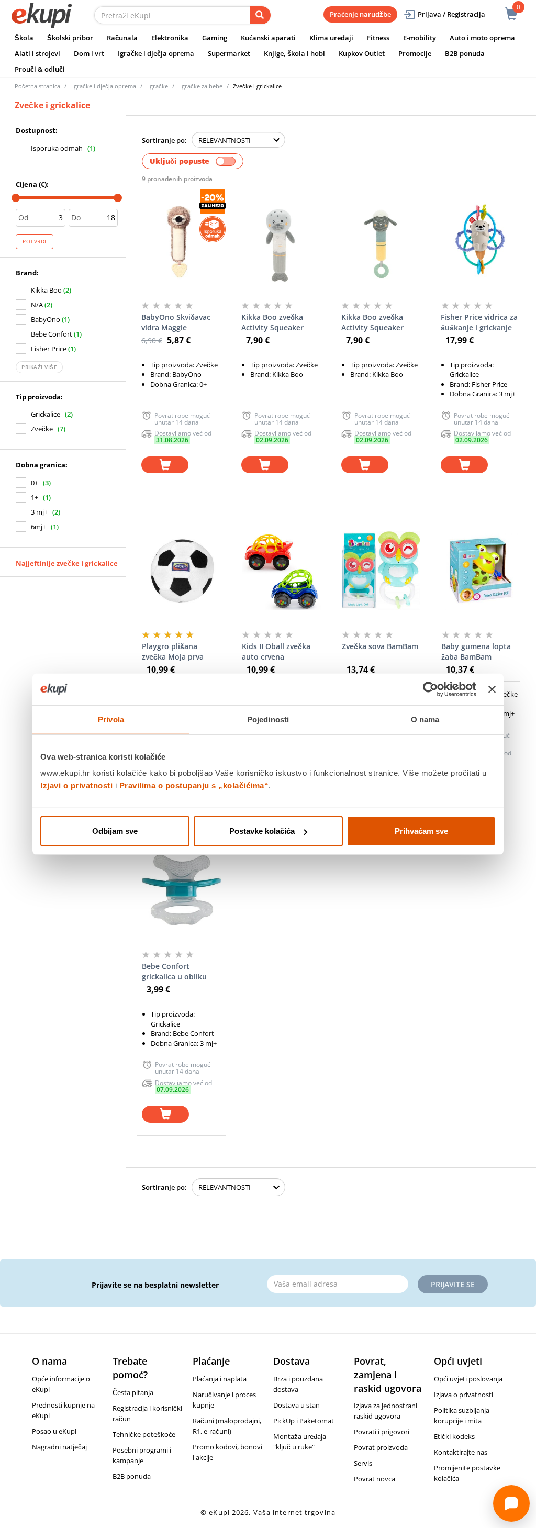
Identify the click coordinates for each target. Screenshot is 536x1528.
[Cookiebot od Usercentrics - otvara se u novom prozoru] (430, 689)
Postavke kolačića (262, 831)
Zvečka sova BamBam (380, 646)
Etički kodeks (454, 1436)
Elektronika (169, 37)
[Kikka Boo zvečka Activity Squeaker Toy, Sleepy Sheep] (381, 240)
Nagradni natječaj (59, 1447)
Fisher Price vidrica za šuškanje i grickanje (479, 322)
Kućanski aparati (268, 37)
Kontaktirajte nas (460, 1452)
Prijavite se (453, 1284)
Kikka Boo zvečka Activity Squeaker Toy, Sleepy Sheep (373, 322)
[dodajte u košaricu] (164, 465)
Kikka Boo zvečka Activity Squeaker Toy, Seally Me (272, 322)
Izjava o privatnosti (463, 1394)
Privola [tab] (111, 719)
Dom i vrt (89, 53)
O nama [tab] (425, 719)
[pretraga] (260, 15)
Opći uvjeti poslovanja (468, 1379)
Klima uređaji (331, 37)
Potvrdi (35, 241)
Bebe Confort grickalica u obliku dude (174, 971)
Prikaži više (39, 367)
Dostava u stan (296, 1405)
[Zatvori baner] (492, 689)
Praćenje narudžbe (360, 14)
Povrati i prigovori (381, 1431)
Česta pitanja (133, 1392)
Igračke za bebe (201, 86)
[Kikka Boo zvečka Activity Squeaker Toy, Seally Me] (281, 240)
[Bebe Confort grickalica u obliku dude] (181, 890)
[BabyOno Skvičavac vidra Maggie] (181, 240)
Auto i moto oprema (482, 37)
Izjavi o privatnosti (76, 785)
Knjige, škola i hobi (294, 53)
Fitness (378, 37)
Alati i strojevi (37, 53)
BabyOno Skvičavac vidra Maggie (175, 322)
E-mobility (419, 37)
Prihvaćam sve (421, 831)
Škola (24, 37)
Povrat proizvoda (381, 1447)
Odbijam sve (115, 831)
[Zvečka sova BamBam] (381, 570)
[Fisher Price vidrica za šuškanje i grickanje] (480, 240)
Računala (122, 37)
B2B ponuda (465, 53)
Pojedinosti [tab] (268, 719)
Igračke (158, 86)
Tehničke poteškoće (144, 1434)
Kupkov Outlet (362, 53)
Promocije (414, 53)
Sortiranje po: (164, 140)
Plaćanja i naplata (220, 1379)
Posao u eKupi (54, 1431)
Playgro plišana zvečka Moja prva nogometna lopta (173, 651)
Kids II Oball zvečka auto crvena (276, 651)
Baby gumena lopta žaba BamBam (476, 651)
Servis (363, 1463)
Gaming (214, 37)
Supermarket (229, 53)
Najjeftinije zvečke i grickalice (67, 563)
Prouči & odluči (40, 69)
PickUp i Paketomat (303, 1420)
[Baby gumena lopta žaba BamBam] (481, 570)
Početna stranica (37, 86)
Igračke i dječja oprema (156, 53)
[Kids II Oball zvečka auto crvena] (281, 570)
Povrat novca (374, 1479)
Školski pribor (70, 37)
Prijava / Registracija (451, 14)
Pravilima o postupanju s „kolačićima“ (194, 785)
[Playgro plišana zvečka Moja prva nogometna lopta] (181, 570)
